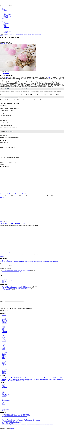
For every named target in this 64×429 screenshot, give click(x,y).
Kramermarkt (49, 377)
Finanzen (5, 26)
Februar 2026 (4, 318)
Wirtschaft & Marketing (7, 31)
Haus (49, 77)
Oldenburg (5, 13)
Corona (5, 22)
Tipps (43, 379)
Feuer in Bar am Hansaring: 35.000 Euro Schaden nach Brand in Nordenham (14, 417)
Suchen (11, 5)
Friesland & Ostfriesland (8, 16)
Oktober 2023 (4, 343)
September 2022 (4, 355)
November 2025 (4, 321)
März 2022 (3, 360)
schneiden (21, 379)
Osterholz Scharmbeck (7, 14)
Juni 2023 (3, 347)
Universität (54, 379)
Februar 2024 (4, 340)
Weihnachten (6, 32)
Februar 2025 (4, 329)
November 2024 (4, 332)
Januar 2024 (4, 341)
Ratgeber (18, 379)
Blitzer (10, 377)
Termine (31, 379)
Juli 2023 (3, 346)
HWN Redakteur (4, 43)
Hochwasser (42, 377)
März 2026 (3, 317)
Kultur (52, 377)
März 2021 (3, 367)
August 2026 (4, 315)
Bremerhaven (14, 34)
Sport (3, 18)
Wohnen (3, 410)
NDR (61, 377)
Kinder (47, 377)
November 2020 (4, 370)
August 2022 (4, 356)
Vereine (3, 20)
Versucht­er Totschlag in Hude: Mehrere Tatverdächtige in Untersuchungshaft (14, 418)
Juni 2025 (3, 325)
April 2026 (3, 316)
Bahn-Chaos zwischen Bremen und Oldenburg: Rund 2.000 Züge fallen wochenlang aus (18, 193)
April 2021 (3, 366)
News (3, 8)
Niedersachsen (3, 379)
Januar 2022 (4, 362)
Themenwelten (4, 21)
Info (45, 377)
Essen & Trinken (6, 23)
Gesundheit (4, 396)
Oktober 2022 (4, 354)
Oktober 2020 (4, 371)
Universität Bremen (60, 379)
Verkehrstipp (15, 380)
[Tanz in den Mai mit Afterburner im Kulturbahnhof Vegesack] (17, 220)
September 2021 (4, 363)
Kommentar (2, 301)
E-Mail (1, 260)
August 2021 (4, 364)
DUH (24, 377)
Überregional (6, 17)
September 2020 (4, 372)
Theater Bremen (38, 379)
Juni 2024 (3, 336)
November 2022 (4, 353)
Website (1, 306)
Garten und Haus (6, 27)
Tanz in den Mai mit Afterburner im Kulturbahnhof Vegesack (12, 223)
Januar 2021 (4, 368)
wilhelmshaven (24, 380)
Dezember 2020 (4, 369)
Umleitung (50, 379)
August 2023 (4, 345)
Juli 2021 (3, 365)
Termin (29, 379)
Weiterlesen (2, 197)
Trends (45, 379)
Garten (26, 377)
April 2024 (3, 338)
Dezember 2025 (4, 320)
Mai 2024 (3, 337)
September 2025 (4, 323)
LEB (53, 377)
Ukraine (47, 379)
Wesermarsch (6, 15)
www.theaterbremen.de (47, 99)
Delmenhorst (6, 11)
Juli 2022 (3, 357)
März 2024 (3, 339)
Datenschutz (12, 428)
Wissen (28, 380)
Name (1, 303)
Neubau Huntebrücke (5, 398)
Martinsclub (56, 377)
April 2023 (3, 349)
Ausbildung (1, 377)
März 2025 (3, 328)
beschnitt (7, 377)
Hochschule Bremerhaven (35, 377)
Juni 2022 (3, 358)
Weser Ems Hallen (20, 380)
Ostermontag (8, 77)
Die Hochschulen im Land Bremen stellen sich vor (10, 426)
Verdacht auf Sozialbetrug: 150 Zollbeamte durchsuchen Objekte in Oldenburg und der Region (17, 286)
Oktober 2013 (4, 373)
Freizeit (5, 24)
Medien (25, 34)
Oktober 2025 (4, 322)
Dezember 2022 (4, 352)
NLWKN (7, 379)
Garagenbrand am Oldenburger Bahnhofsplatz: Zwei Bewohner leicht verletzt (14, 288)
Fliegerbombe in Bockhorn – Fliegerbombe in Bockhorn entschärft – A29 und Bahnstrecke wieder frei (18, 419)
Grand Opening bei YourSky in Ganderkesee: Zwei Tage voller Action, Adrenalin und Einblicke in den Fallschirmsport (21, 420)
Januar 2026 (4, 319)
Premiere (16, 379)
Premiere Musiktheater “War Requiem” (8, 272)
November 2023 (4, 342)
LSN (54, 377)
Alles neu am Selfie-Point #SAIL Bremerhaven (9, 421)
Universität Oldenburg (5, 380)
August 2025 (4, 324)
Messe (59, 377)
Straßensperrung (25, 379)
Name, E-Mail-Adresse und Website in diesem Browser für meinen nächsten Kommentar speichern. (17, 308)
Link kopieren (4, 260)
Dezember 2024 (4, 331)
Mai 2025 (3, 326)
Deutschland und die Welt (20, 34)
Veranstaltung (11, 380)
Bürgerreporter (4, 387)
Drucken (7, 73)
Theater (33, 379)
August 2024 (4, 334)
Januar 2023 (4, 351)
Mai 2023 (3, 348)
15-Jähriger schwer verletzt (6, 289)
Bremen (5, 10)
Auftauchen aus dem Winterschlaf (7, 423)
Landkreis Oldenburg (7, 12)
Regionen (3, 9)
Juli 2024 (3, 335)
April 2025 (3, 327)
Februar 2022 (4, 361)
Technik (5, 29)
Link (5, 73)
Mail (3, 73)
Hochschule (29, 377)
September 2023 (4, 344)
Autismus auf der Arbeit (5, 252)
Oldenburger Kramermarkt (33, 34)
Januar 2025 (4, 330)
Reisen (5, 30)
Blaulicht (3, 19)
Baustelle (4, 377)
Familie (5, 25)
